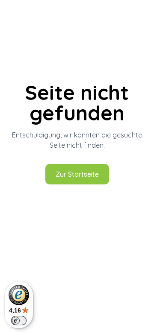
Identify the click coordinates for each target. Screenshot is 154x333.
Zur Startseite (77, 174)
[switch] (19, 320)
